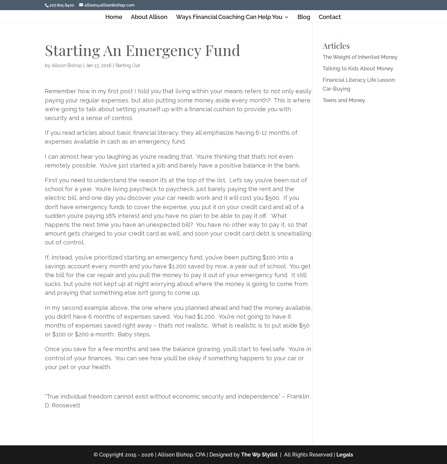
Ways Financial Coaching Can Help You (229, 17)
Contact (330, 17)
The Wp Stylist (259, 455)
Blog (303, 17)
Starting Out (127, 65)
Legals (344, 455)
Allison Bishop (67, 65)
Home (113, 17)
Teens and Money (344, 100)
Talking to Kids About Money (358, 68)
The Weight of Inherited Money (360, 57)
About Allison (149, 17)
